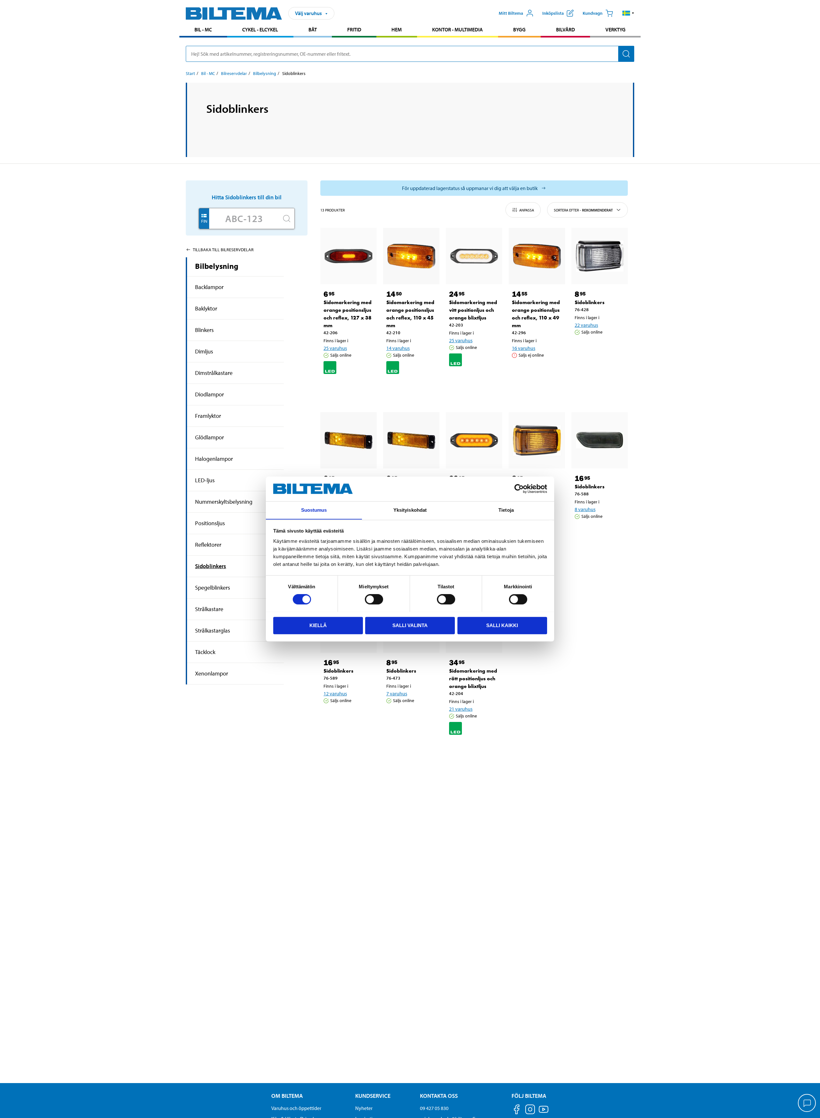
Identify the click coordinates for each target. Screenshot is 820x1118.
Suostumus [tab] (314, 510)
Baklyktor (206, 308)
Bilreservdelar (234, 73)
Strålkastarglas (212, 630)
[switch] (374, 599)
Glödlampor (209, 437)
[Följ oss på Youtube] (543, 1112)
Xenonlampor (211, 673)
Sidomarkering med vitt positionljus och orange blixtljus (473, 310)
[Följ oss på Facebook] (517, 1110)
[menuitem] (203, 30)
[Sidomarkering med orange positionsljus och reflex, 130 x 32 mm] (348, 440)
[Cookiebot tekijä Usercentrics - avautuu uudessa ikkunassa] (519, 488)
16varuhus (523, 348)
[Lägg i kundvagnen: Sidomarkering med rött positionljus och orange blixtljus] (475, 749)
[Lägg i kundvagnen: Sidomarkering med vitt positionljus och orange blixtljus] (475, 380)
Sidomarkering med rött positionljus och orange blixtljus (473, 678)
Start (190, 73)
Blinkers (204, 330)
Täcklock (205, 652)
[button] (628, 13)
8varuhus (585, 509)
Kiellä (318, 625)
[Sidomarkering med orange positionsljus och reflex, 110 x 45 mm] (411, 256)
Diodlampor (209, 394)
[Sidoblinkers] (599, 256)
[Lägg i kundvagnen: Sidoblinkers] (601, 348)
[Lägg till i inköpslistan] (331, 388)
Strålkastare (209, 609)
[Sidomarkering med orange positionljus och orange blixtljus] (474, 440)
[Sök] (626, 54)
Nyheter (364, 1108)
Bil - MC (203, 29)
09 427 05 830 (434, 1108)
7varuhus (396, 693)
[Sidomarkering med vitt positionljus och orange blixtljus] (474, 256)
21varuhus (460, 709)
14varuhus (398, 348)
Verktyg (615, 29)
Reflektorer (208, 544)
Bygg (519, 29)
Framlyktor (208, 415)
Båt (312, 29)
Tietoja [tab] (506, 510)
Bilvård (565, 29)
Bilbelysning (264, 73)
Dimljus (204, 351)
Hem (396, 29)
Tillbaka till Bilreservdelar (223, 250)
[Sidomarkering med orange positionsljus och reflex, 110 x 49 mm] (537, 256)
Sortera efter (583, 210)
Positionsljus (210, 523)
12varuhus (335, 693)
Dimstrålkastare (214, 373)
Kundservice (372, 1095)
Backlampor (209, 287)
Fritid (354, 29)
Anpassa (526, 210)
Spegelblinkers (212, 587)
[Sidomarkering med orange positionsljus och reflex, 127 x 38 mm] (348, 256)
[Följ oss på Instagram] (530, 1110)
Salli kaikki (502, 625)
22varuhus (586, 325)
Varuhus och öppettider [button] (296, 1108)
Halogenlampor (214, 458)
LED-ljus (205, 480)
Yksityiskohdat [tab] (410, 510)
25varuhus (335, 348)
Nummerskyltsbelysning (223, 501)
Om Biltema (287, 1095)
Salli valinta (410, 625)
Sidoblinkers (210, 566)
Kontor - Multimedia (457, 29)
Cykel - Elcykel (260, 29)
